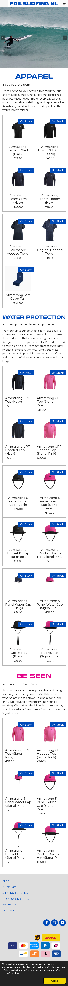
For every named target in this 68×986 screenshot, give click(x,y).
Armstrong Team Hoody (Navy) (50, 199)
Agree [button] (54, 980)
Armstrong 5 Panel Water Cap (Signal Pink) (50, 604)
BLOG (5, 881)
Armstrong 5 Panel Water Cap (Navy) (18, 604)
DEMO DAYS (9, 887)
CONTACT (8, 910)
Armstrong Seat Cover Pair (18, 296)
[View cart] (64, 3)
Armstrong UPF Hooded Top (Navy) (17, 450)
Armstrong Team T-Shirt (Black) (18, 150)
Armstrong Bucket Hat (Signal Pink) (49, 653)
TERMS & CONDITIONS (15, 898)
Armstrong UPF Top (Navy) (17, 399)
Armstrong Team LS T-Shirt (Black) (50, 150)
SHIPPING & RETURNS (15, 892)
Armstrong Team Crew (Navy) (18, 199)
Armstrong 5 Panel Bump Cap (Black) (18, 501)
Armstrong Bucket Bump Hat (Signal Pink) (50, 553)
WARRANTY (9, 904)
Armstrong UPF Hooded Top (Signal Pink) (49, 450)
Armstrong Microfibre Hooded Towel (18, 250)
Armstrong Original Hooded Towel (50, 250)
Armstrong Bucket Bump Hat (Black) (18, 553)
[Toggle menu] (4, 3)
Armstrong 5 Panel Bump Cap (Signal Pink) (50, 503)
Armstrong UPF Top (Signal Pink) (49, 401)
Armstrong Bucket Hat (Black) (18, 653)
